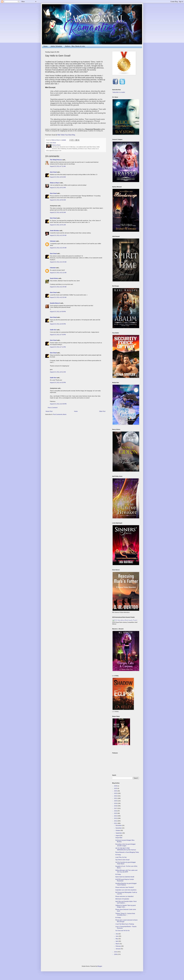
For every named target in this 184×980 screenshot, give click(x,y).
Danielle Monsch (55, 303)
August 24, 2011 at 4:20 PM (58, 382)
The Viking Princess (56, 159)
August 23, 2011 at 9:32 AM (58, 212)
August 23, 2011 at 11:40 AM (58, 287)
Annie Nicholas (54, 230)
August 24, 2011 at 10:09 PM (58, 404)
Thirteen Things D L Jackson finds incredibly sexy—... (125, 914)
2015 (115, 813)
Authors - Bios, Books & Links (75, 46)
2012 (115, 821)
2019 (115, 803)
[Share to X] (74, 140)
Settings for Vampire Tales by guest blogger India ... (125, 906)
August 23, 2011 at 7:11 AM (58, 166)
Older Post (102, 411)
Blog (73, 135)
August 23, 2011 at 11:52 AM (58, 297)
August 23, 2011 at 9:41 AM (58, 225)
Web (59, 135)
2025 (115, 788)
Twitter (63, 135)
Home (45, 46)
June (117, 936)
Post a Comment (52, 407)
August (118, 835)
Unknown (53, 241)
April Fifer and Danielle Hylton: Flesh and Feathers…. (126, 902)
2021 (115, 798)
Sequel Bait (118, 837)
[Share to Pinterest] (78, 140)
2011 (115, 823)
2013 (115, 818)
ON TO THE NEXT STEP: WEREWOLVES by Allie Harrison (125, 848)
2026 (115, 786)
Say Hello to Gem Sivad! (122, 859)
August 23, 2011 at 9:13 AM (58, 187)
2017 (115, 808)
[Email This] (70, 140)
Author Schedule (56, 46)
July (117, 934)
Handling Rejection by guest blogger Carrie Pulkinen (126, 884)
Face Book (68, 135)
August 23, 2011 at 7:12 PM (58, 347)
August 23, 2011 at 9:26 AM (58, 200)
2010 (115, 952)
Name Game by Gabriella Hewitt (124, 877)
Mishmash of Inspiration (122, 899)
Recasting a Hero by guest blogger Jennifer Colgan (125, 844)
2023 (115, 793)
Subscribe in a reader (118, 92)
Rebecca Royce (55, 183)
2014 (115, 816)
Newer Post (49, 411)
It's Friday (118, 854)
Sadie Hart (53, 329)
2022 (115, 796)
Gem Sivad (53, 142)
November (119, 828)
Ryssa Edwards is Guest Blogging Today (127, 852)
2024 (115, 791)
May (117, 938)
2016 (115, 811)
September (119, 833)
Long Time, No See (121, 857)
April (117, 941)
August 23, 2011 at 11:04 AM (58, 248)
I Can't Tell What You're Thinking (124, 924)
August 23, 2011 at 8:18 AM (58, 177)
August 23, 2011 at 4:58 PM (58, 311)
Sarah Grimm (54, 278)
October (118, 830)
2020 (115, 801)
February (118, 946)
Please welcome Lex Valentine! (124, 896)
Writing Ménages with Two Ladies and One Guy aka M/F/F (126, 871)
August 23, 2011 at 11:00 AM (58, 235)
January (118, 948)
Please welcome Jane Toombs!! (124, 887)
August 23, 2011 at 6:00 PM (58, 324)
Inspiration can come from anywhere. (126, 890)
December (119, 825)
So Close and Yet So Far (122, 930)
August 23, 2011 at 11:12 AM (58, 272)
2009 (115, 954)
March (118, 943)
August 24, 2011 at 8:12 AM (58, 372)
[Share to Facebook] (76, 140)
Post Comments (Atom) (59, 414)
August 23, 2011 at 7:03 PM (58, 334)
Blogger (100, 966)
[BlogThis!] (72, 140)
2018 (115, 806)
